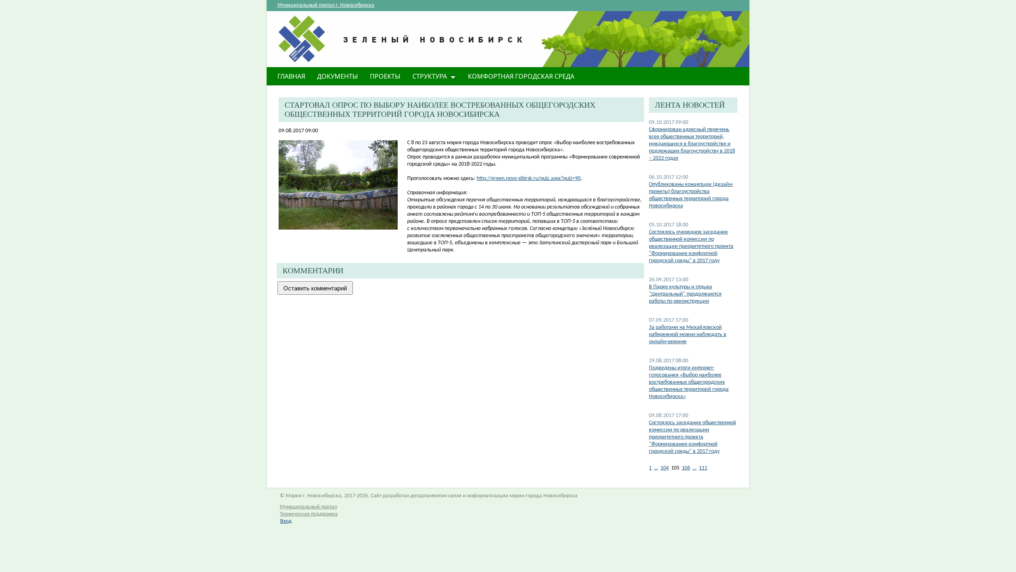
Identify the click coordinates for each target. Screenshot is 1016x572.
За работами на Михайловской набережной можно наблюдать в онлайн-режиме (687, 335)
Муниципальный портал (308, 507)
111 (703, 468)
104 (664, 468)
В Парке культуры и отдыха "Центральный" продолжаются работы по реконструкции (685, 294)
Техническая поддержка (309, 514)
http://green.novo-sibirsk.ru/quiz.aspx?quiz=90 (529, 179)
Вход (286, 521)
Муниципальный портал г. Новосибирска (325, 5)
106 (686, 468)
